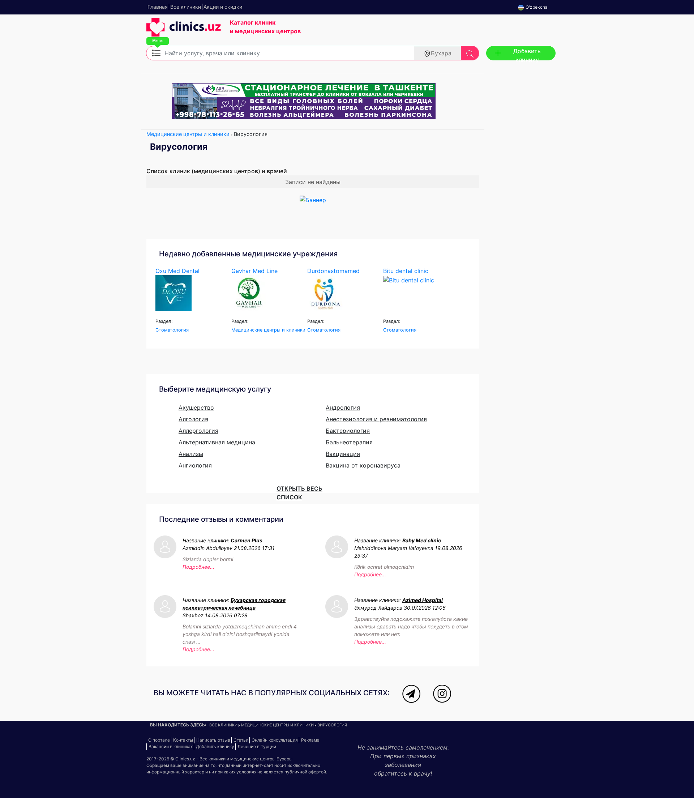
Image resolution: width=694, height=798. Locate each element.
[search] (470, 53)
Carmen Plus (246, 540)
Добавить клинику (527, 53)
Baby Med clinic (421, 540)
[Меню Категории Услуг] (156, 52)
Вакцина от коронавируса (363, 465)
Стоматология (172, 330)
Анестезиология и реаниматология (376, 419)
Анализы (191, 453)
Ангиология (195, 465)
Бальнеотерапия (349, 442)
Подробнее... (198, 567)
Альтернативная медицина (217, 442)
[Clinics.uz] (183, 31)
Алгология (193, 419)
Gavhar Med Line (254, 270)
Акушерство (196, 407)
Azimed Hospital (422, 600)
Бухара (441, 53)
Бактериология (348, 430)
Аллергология (198, 430)
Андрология (343, 407)
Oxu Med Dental (177, 270)
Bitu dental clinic (405, 270)
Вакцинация (343, 453)
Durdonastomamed (333, 270)
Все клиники (223, 725)
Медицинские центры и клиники (188, 134)
